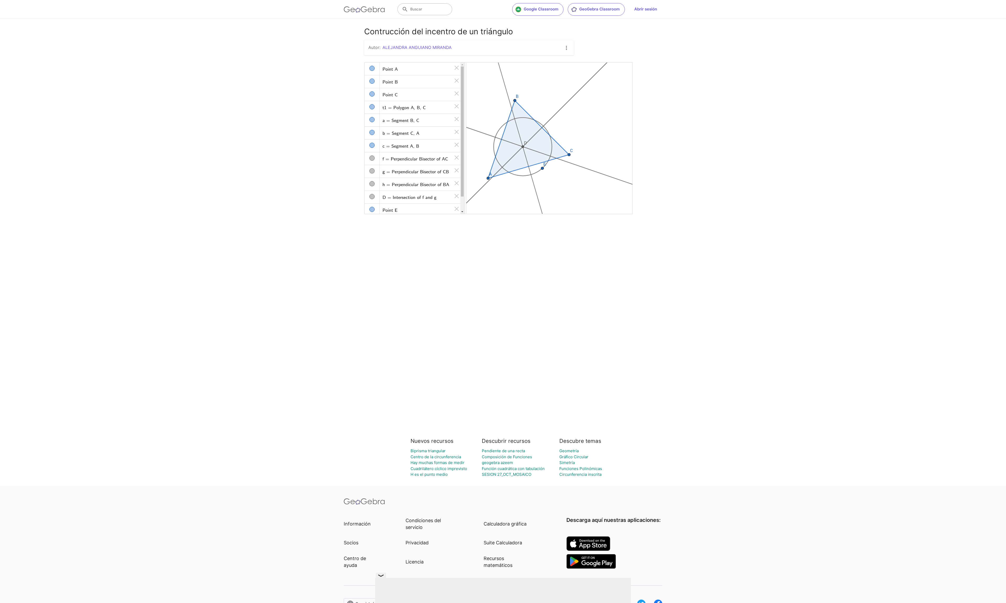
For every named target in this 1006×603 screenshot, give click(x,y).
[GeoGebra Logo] (364, 9)
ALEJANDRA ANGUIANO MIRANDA (417, 47)
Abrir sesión (645, 9)
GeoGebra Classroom (599, 9)
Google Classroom (541, 9)
